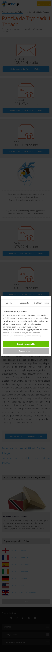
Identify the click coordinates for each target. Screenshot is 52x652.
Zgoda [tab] (8, 303)
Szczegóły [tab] (24, 303)
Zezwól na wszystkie (26, 344)
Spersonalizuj (24, 351)
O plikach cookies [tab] (41, 303)
